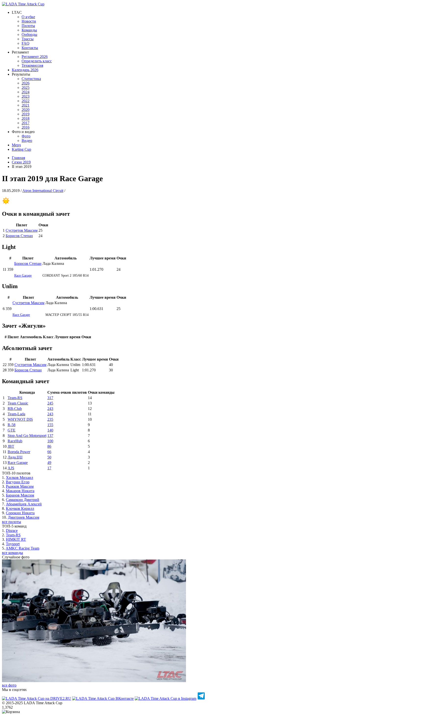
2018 (25, 118)
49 (49, 462)
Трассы (28, 39)
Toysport (13, 544)
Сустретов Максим (22, 230)
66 (49, 452)
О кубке (28, 17)
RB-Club (15, 408)
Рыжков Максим (20, 486)
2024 (25, 92)
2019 (25, 114)
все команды (12, 553)
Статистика (31, 79)
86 (49, 446)
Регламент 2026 (35, 56)
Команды (29, 30)
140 (50, 430)
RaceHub (15, 441)
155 (50, 425)
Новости (29, 21)
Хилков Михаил (19, 477)
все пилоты (11, 522)
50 (49, 457)
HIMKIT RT (16, 539)
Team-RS (15, 398)
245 (50, 403)
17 (49, 468)
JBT (11, 446)
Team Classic (18, 403)
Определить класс (37, 61)
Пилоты (28, 26)
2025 (25, 87)
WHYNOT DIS (20, 419)
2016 (25, 127)
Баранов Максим (20, 495)
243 (50, 408)
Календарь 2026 (25, 70)
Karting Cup (21, 149)
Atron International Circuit (42, 191)
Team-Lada (16, 414)
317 (50, 398)
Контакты (30, 48)
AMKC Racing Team (22, 548)
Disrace (12, 530)
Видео (27, 140)
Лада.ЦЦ (15, 457)
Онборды (29, 34)
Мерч (16, 145)
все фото (9, 685)
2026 (25, 83)
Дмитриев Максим (23, 517)
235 (50, 419)
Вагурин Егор (17, 482)
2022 (25, 101)
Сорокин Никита (20, 513)
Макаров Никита (20, 491)
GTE (11, 430)
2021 (25, 105)
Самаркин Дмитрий (22, 500)
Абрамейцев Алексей (24, 504)
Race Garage (23, 275)
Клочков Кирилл (20, 508)
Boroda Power (19, 452)
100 (50, 441)
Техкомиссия (32, 65)
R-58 (11, 425)
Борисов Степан (19, 236)
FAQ (25, 43)
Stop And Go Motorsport (27, 435)
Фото (26, 136)
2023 (25, 96)
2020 (25, 110)
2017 (25, 123)
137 (50, 435)
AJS (11, 468)
